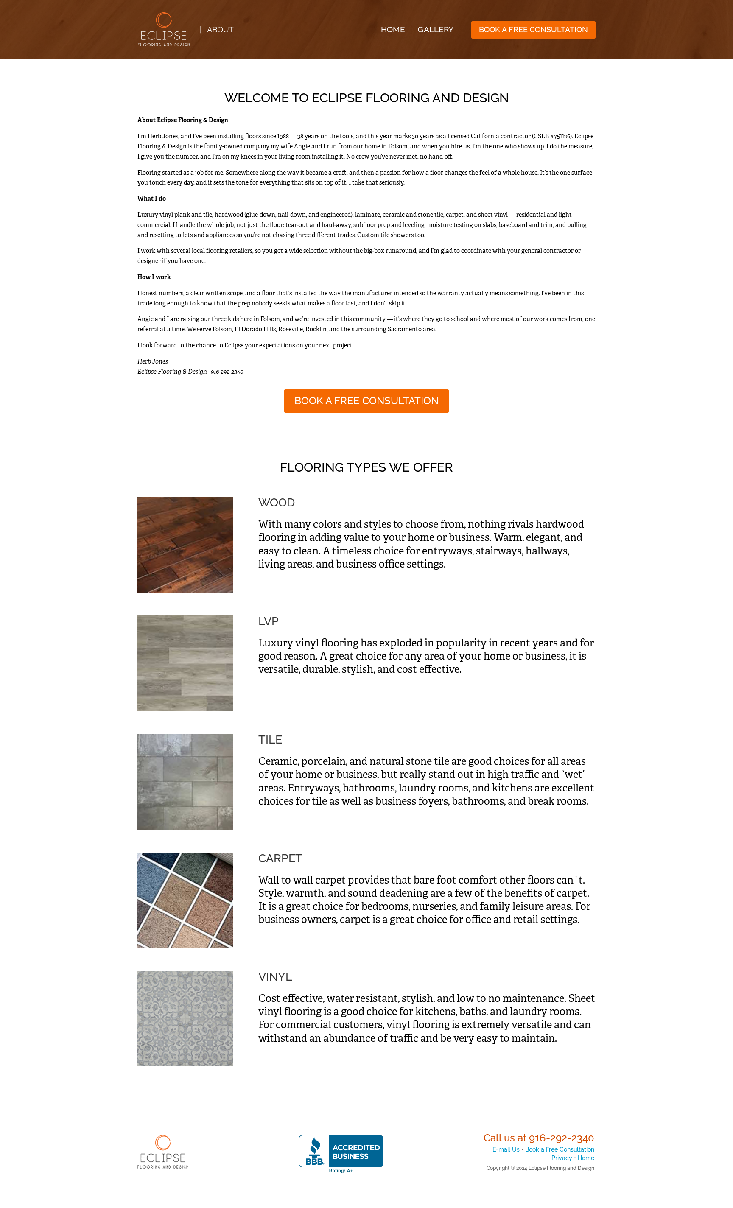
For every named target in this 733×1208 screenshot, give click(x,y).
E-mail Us (506, 1149)
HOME (393, 29)
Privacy (561, 1158)
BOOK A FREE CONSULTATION (533, 29)
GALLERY (435, 29)
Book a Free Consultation (559, 1149)
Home (586, 1158)
